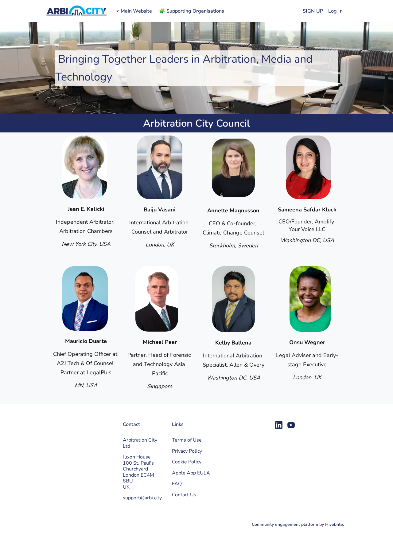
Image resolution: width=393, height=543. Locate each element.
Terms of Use (187, 440)
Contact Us (184, 494)
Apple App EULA (191, 473)
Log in (335, 11)
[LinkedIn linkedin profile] (278, 425)
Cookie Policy (186, 461)
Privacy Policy (187, 451)
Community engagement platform (285, 524)
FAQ (177, 483)
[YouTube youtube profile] (291, 425)
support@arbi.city (142, 497)
